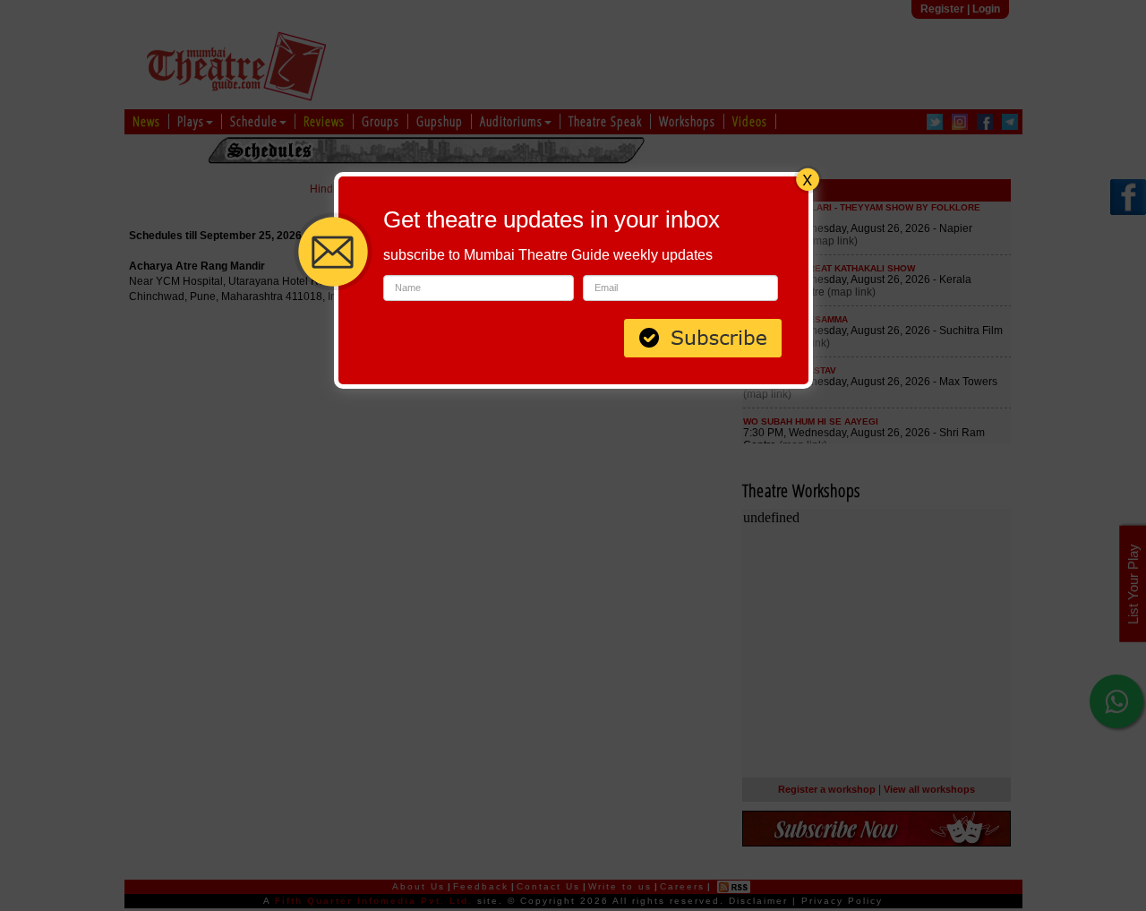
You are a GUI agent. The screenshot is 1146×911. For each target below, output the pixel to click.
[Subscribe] (703, 335)
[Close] (807, 177)
